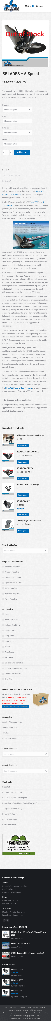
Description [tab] (7, 170)
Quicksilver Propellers (13, 577)
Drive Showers (10, 630)
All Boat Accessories (9, 738)
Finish (4, 139)
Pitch (4, 116)
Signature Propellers (12, 594)
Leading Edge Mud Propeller (29, 520)
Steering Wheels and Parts (14, 663)
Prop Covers (9, 652)
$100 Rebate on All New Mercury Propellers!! (27, 953)
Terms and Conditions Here (31, 1018)
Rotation (5, 128)
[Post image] (5, 934)
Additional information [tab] (11, 175)
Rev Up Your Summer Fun (20, 943)
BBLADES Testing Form (10, 814)
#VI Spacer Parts (11, 620)
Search (46, 550)
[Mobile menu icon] (47, 6)
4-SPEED (34, 202)
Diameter (5, 105)
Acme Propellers (11, 599)
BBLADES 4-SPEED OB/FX (28, 452)
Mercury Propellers (12, 572)
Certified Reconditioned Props (16, 668)
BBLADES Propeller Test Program (18, 388)
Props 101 (6, 787)
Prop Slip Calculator (9, 819)
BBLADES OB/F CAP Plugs (28, 485)
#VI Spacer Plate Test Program (13, 809)
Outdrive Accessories (13, 674)
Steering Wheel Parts (10, 727)
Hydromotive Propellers (13, 583)
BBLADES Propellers (12, 566)
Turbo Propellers (11, 588)
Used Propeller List (9, 825)
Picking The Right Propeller (12, 792)
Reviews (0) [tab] (7, 181)
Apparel (8, 614)
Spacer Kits (9, 647)
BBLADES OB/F (23, 501)
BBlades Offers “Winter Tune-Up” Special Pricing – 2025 (29, 933)
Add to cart (22, 152)
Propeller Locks (10, 641)
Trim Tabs (8, 679)
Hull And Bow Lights (12, 625)
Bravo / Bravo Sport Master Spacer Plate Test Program (22, 803)
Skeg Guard (9, 636)
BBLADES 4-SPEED (25, 468)
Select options (22, 445)
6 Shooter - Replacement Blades (30, 435)
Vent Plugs (9, 657)
